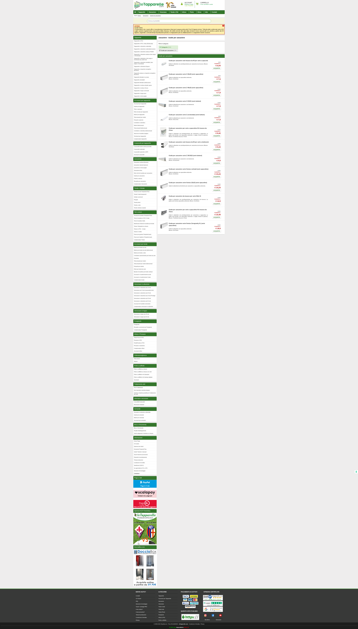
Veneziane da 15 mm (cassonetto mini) (144, 290)
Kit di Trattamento (138, 387)
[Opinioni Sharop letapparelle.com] (213, 595)
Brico (199, 12)
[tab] (168, 47)
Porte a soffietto (162, 620)
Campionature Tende (139, 240)
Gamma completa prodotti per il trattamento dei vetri (145, 393)
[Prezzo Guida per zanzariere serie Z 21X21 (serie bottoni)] (163, 101)
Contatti (214, 12)
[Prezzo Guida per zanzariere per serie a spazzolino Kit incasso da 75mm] (163, 209)
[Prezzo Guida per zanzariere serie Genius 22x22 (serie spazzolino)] (163, 182)
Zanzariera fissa (138, 170)
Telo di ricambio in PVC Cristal (141, 218)
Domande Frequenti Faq (140, 449)
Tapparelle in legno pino (140, 93)
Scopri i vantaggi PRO (141, 606)
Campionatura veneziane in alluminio (143, 306)
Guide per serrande (139, 415)
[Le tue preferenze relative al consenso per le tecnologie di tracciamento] (356, 472)
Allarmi (136, 361)
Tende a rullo (137, 205)
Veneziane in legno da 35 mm (141, 314)
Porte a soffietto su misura (140, 369)
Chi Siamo (138, 598)
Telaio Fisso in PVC (139, 337)
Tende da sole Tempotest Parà (141, 191)
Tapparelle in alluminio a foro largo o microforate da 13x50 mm (143, 59)
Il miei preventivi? (140, 612)
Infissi (184, 12)
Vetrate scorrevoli (138, 197)
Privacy (138, 620)
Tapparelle (149, 5)
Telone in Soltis (138, 231)
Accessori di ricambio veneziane (142, 303)
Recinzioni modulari (139, 404)
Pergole (136, 199)
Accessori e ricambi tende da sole (142, 274)
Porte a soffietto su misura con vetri (143, 371)
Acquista (216, 68)
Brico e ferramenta (138, 428)
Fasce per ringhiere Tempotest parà (143, 237)
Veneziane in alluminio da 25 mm (142, 293)
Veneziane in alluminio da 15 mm (142, 287)
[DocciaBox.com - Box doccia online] (145, 550)
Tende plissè (137, 202)
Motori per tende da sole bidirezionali (143, 250)
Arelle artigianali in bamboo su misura (143, 433)
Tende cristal (161, 606)
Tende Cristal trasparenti (140, 194)
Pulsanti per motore (139, 266)
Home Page (137, 441)
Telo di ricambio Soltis (139, 221)
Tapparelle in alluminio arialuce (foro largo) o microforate (145, 55)
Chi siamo (136, 443)
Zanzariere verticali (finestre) (141, 162)
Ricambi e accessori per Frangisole (143, 327)
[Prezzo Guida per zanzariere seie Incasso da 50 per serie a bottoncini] (163, 142)
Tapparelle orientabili (139, 80)
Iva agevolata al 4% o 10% (140, 468)
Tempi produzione (138, 460)
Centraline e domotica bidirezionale (143, 130)
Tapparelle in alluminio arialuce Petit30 (144, 51)
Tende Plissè (161, 612)
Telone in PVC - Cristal (139, 229)
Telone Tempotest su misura (141, 226)
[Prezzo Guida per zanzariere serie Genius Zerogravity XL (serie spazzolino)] (163, 223)
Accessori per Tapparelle (164, 598)
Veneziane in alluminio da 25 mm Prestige (144, 295)
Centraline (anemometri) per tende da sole (145, 255)
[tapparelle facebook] (213, 614)
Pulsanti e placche (138, 120)
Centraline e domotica (139, 122)
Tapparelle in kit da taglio (140, 96)
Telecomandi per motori (140, 117)
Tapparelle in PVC (138, 41)
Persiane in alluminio (139, 345)
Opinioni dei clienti (138, 446)
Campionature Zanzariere (140, 184)
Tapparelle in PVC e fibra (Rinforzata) (143, 43)
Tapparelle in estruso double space (143, 85)
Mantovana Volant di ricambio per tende (144, 223)
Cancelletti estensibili (139, 402)
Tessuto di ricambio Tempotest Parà (143, 215)
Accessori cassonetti (139, 154)
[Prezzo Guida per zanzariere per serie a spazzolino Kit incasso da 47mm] (163, 128)
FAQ (137, 601)
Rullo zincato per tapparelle (141, 112)
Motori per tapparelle (139, 114)
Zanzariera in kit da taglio (140, 167)
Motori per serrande (139, 417)
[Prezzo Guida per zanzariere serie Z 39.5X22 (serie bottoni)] (163, 155)
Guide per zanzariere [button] (168, 50)
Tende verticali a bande (140, 208)
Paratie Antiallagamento (140, 430)
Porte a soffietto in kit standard (141, 374)
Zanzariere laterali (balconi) (141, 165)
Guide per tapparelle (139, 106)
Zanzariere (152, 12)
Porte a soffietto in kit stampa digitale (143, 377)
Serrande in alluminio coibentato (142, 412)
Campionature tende (139, 280)
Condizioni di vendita (139, 462)
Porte (192, 12)
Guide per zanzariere (139, 176)
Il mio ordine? (139, 609)
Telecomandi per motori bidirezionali (143, 263)
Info (206, 12)
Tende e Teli (174, 12)
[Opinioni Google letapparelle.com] (213, 606)
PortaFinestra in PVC (139, 343)
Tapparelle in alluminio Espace (142, 66)
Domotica (136, 258)
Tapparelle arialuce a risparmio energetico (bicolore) (144, 74)
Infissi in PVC (161, 617)
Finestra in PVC (138, 340)
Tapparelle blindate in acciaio (141, 77)
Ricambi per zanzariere (140, 181)
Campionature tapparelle (140, 139)
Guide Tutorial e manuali (140, 452)
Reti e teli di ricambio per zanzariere (143, 173)
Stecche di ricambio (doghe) (141, 133)
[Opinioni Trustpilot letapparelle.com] (213, 601)
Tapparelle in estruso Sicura (141, 88)
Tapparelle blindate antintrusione (142, 82)
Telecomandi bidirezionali (140, 128)
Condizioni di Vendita (141, 617)
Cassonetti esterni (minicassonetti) (142, 146)
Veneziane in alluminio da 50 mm (142, 301)
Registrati (190, 5)
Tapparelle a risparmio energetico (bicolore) (142, 70)
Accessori (136, 380)
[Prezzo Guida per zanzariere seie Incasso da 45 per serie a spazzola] (163, 60)
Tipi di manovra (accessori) (141, 454)
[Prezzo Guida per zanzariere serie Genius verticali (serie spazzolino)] (163, 169)
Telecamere (137, 358)
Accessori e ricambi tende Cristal (142, 277)
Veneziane (163, 12)
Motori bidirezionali (139, 125)
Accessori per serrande (140, 420)
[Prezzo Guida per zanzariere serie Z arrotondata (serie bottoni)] (163, 114)
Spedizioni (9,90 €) (139, 465)
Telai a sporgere (138, 109)
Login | (186, 5)
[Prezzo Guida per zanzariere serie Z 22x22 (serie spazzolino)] (163, 74)
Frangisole (136, 324)
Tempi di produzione (141, 614)
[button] (168, 47)
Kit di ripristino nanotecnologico (142, 390)
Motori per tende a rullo (140, 253)
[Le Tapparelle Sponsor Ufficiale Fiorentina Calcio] (145, 513)
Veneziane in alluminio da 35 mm (142, 298)
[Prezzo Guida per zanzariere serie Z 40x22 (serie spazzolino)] (163, 87)
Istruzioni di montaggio (139, 470)
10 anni (171, 5)
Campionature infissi (139, 348)
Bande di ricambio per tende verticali (143, 271)
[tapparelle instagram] (205, 614)
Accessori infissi (138, 351)
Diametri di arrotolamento (140, 457)
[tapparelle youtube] (220, 614)
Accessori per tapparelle (140, 103)
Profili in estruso (138, 178)
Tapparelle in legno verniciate (141, 90)
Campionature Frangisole (140, 330)
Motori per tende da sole (140, 247)
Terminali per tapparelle (140, 136)
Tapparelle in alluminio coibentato (142, 46)
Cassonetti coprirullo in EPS (141, 152)
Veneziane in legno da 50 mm (141, 317)
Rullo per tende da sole (140, 269)
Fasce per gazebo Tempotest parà (142, 234)
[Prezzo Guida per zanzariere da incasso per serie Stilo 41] (163, 196)
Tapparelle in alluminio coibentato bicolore (145, 49)
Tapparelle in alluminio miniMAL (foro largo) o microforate (143, 63)
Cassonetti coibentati (139, 149)
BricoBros (207, 619)
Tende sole (161, 609)
